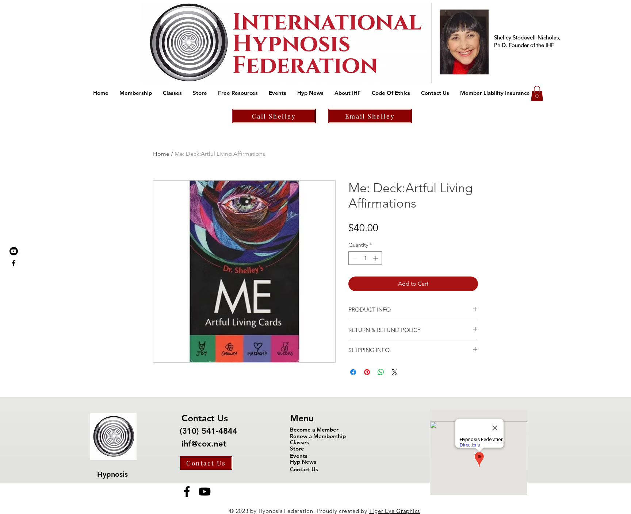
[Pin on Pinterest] (367, 372)
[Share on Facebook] (353, 372)
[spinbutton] (365, 258)
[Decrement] (354, 258)
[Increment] (376, 258)
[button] (135, 93)
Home (161, 153)
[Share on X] (394, 372)
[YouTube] (205, 491)
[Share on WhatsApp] (380, 372)
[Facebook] (187, 491)
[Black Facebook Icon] (13, 263)
